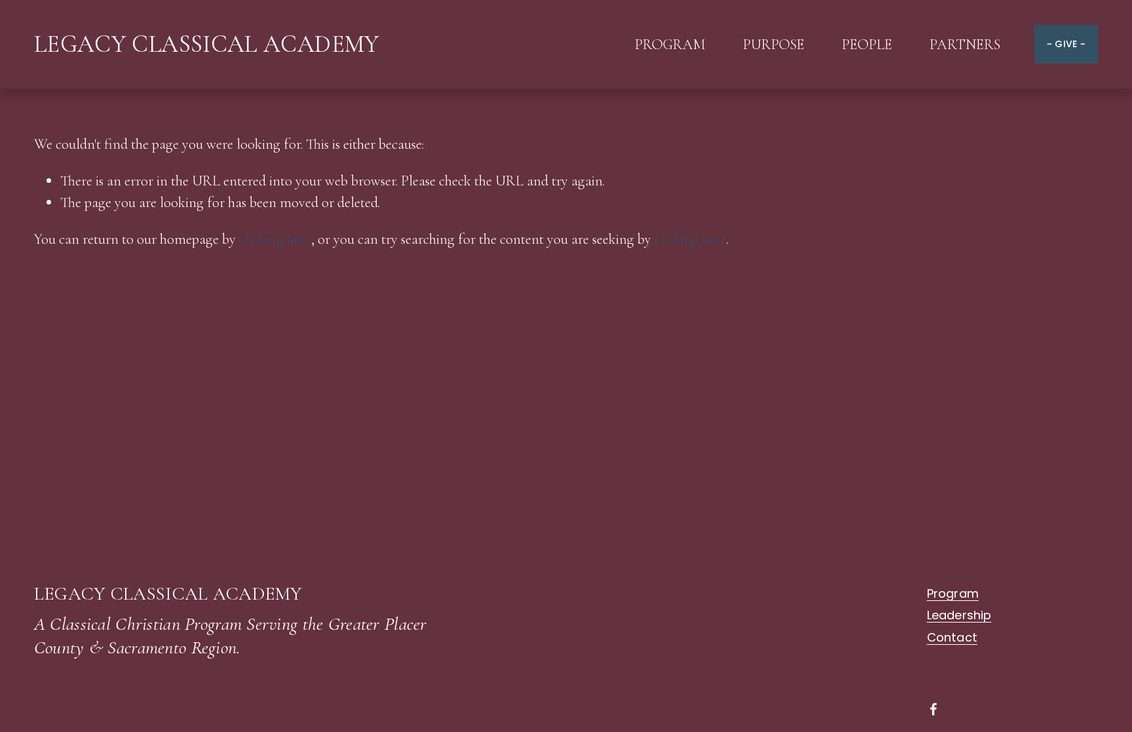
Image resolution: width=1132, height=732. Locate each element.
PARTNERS (965, 44)
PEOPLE (867, 44)
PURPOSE (773, 44)
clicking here (275, 239)
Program (953, 594)
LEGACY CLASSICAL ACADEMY (206, 44)
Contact (952, 638)
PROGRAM (670, 44)
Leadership (959, 615)
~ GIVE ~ (1066, 43)
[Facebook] (933, 709)
